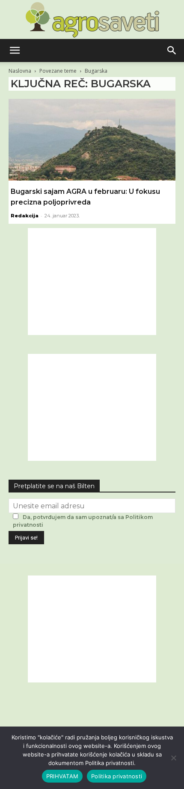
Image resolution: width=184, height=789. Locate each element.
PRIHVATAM (62, 776)
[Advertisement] (92, 281)
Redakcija (25, 216)
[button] (14, 50)
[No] (173, 757)
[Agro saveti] (92, 19)
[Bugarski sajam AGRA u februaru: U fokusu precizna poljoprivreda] (92, 140)
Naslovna (20, 70)
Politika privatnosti (116, 776)
